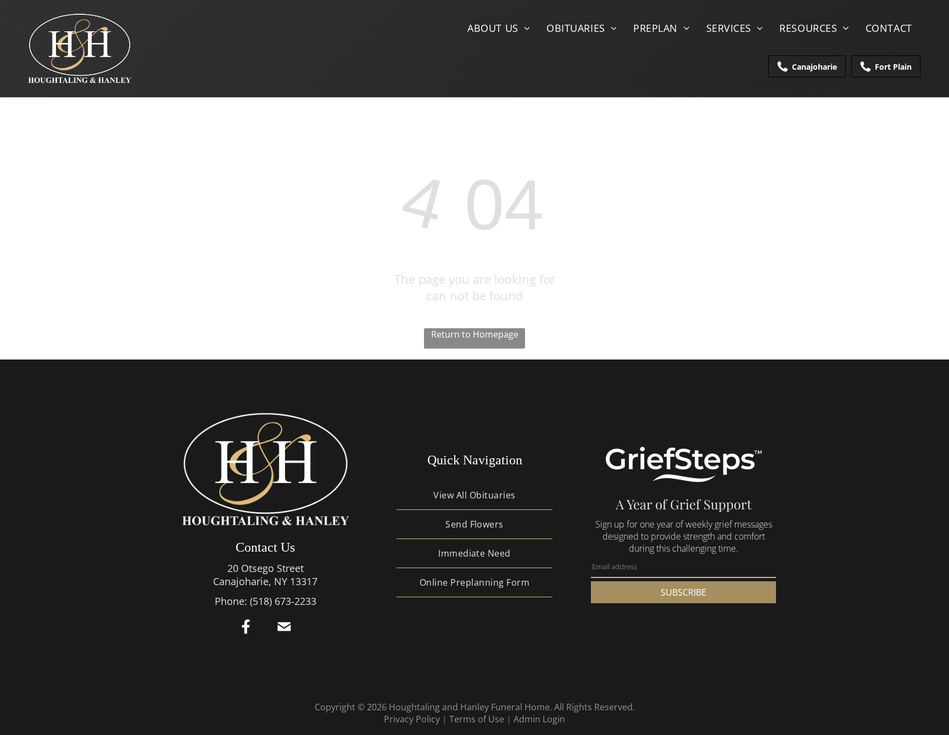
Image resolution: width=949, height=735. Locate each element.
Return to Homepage (474, 334)
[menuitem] (498, 27)
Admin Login (539, 719)
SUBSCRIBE (683, 592)
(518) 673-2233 (283, 601)
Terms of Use (476, 719)
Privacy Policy (412, 719)
